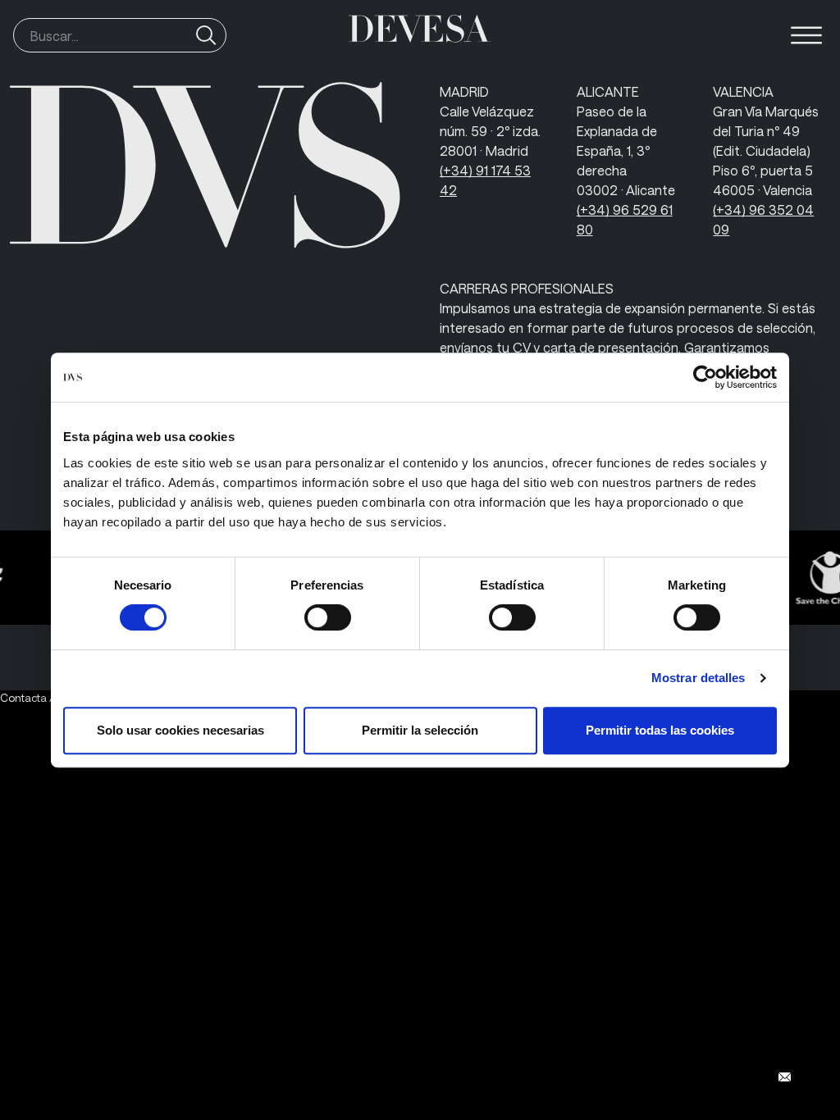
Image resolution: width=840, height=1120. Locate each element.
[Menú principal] (806, 35)
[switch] (327, 617)
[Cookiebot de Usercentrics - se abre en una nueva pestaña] (705, 377)
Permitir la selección (420, 730)
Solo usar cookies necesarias (180, 730)
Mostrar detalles (698, 678)
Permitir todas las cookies (660, 730)
